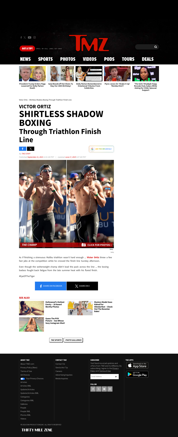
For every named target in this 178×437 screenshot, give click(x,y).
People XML (25, 411)
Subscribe (116, 376)
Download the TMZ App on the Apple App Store (137, 365)
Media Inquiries (62, 379)
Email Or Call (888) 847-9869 (49, 49)
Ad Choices (25, 375)
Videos (89, 59)
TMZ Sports (56, 340)
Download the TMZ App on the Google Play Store (137, 374)
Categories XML (27, 400)
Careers (59, 371)
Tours (128, 59)
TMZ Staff (26, 153)
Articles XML (25, 386)
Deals (148, 59)
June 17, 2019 (70, 157)
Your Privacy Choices (35, 379)
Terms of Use (26, 371)
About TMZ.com (27, 364)
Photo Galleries (73, 340)
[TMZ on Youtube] (29, 37)
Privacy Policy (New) (28, 368)
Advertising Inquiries (64, 375)
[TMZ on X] (25, 37)
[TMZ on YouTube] (104, 389)
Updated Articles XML (29, 393)
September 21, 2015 (35, 157)
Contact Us (60, 364)
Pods (109, 59)
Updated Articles (27, 389)
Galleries (24, 404)
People (23, 408)
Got (27, 48)
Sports (45, 59)
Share (52, 286)
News (25, 59)
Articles (23, 382)
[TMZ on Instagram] (34, 37)
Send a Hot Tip (62, 368)
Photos (67, 59)
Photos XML (25, 415)
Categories (25, 397)
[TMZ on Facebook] (21, 37)
